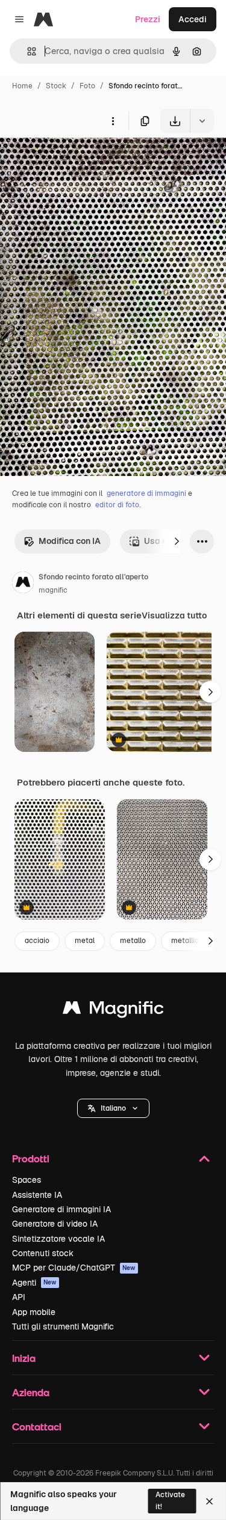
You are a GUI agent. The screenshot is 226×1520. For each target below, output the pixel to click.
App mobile (33, 1312)
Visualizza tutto (174, 615)
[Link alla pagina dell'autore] (23, 584)
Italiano (113, 1108)
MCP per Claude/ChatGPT (74, 1267)
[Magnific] (113, 1010)
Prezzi (147, 19)
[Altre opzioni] (113, 121)
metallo (133, 940)
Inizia (24, 1358)
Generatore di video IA (55, 1223)
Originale (79, 160)
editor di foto (117, 505)
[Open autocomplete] (26, 51)
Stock (56, 86)
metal (85, 940)
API (18, 1297)
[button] (113, 1108)
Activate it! (170, 1500)
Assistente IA (37, 1194)
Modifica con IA (70, 541)
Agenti (34, 1282)
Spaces (26, 1179)
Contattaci (36, 1426)
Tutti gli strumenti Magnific (63, 1326)
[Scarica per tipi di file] (202, 121)
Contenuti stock (43, 1253)
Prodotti (30, 1158)
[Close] (209, 1501)
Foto (87, 86)
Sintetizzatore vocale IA (58, 1238)
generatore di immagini (146, 493)
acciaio (37, 940)
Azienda (30, 1392)
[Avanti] (176, 542)
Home (22, 86)
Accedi (192, 19)
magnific (53, 590)
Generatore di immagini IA (61, 1209)
